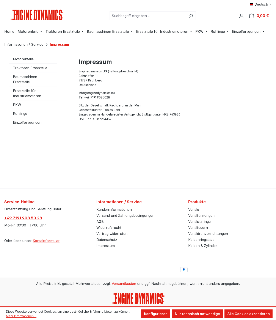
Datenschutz (106, 239)
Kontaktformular (46, 241)
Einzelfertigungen (27, 122)
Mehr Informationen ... (21, 316)
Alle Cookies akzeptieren (248, 314)
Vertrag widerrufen (111, 233)
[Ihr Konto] (241, 15)
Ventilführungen (201, 215)
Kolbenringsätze (201, 239)
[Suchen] (191, 15)
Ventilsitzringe (199, 221)
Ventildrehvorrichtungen (208, 233)
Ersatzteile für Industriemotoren (27, 93)
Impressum (105, 246)
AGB (100, 221)
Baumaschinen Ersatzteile (25, 79)
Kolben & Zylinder (202, 246)
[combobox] (148, 15)
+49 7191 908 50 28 (23, 218)
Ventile (193, 209)
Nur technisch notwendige (197, 314)
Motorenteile (23, 59)
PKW (17, 105)
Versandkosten (124, 283)
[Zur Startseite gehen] (36, 14)
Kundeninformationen (114, 209)
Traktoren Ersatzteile (30, 68)
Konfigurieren (156, 314)
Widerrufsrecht (108, 227)
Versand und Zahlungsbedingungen (125, 215)
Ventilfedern (198, 227)
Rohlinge (20, 113)
